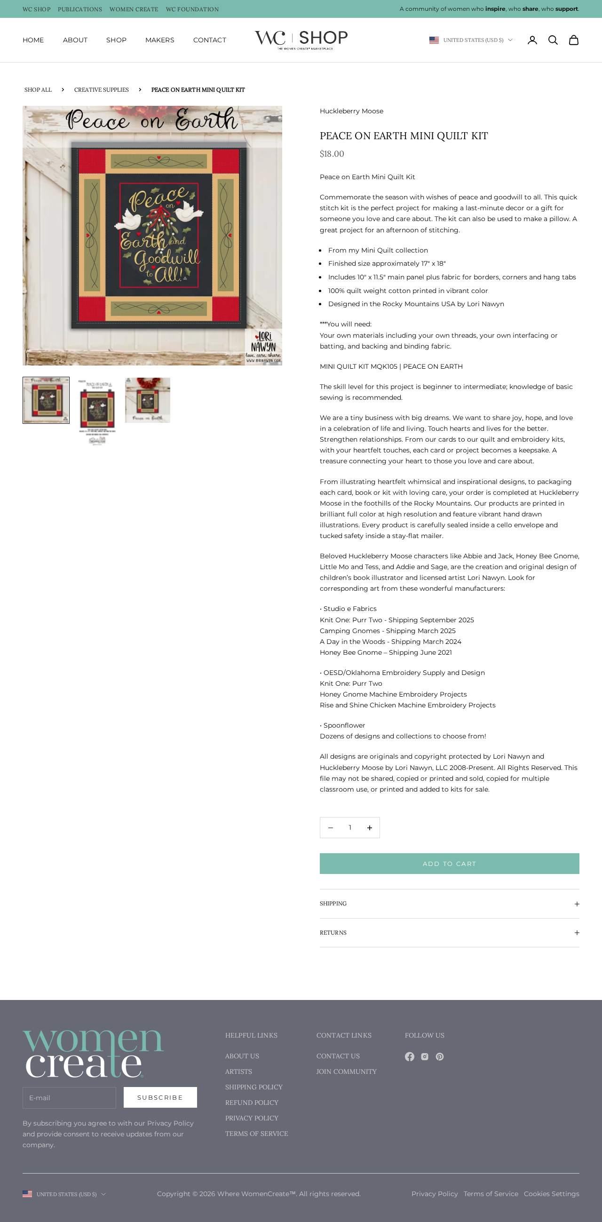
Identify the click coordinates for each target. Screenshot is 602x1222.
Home (33, 40)
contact (209, 40)
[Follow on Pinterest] (439, 1057)
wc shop (36, 9)
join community (347, 1071)
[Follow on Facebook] (409, 1057)
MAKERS (159, 40)
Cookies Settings (551, 1194)
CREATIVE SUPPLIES (101, 89)
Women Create (134, 9)
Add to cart (450, 863)
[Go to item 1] (46, 400)
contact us (338, 1056)
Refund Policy (251, 1102)
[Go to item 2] (96, 412)
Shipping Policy (254, 1087)
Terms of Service (256, 1133)
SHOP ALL (38, 89)
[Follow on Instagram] (424, 1057)
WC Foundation (192, 9)
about (75, 40)
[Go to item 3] (147, 400)
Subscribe (160, 1097)
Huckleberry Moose (351, 111)
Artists (238, 1071)
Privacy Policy (251, 1118)
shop (116, 40)
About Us (242, 1056)
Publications (80, 9)
